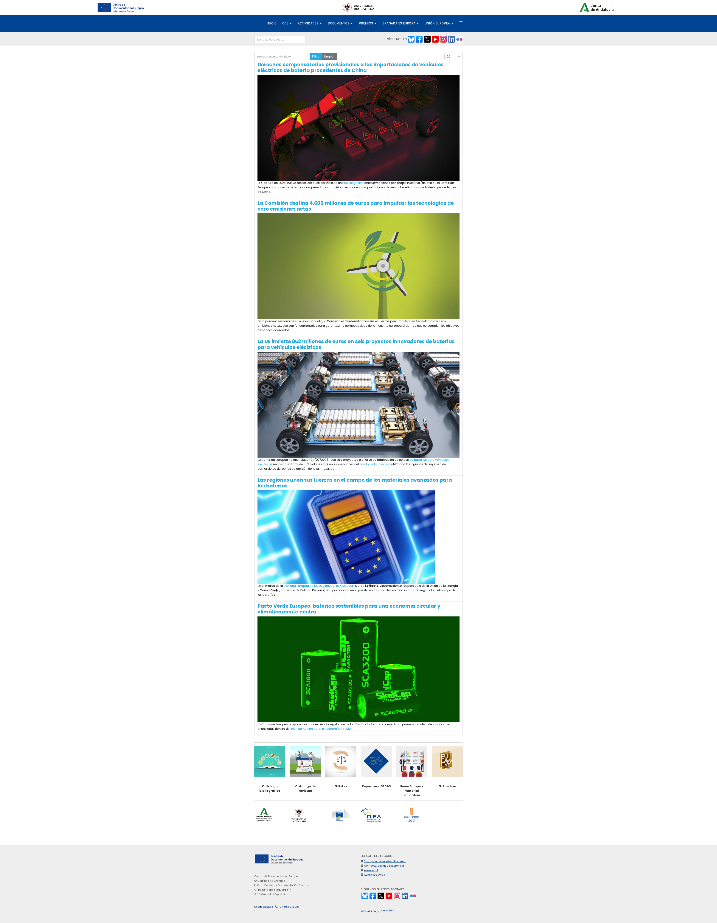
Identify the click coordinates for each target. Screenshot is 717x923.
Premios (366, 23)
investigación (354, 183)
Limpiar (329, 56)
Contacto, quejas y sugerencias (384, 866)
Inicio (272, 23)
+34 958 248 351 (288, 907)
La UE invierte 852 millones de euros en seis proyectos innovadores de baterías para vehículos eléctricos (355, 344)
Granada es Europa (399, 23)
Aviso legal (371, 870)
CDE (285, 23)
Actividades (308, 23)
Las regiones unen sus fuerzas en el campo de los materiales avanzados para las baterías (354, 483)
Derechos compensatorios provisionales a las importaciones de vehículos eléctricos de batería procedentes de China (350, 67)
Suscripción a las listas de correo (385, 861)
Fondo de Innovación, (375, 464)
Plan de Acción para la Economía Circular (321, 729)
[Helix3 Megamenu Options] (461, 23)
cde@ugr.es (265, 907)
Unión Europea (437, 23)
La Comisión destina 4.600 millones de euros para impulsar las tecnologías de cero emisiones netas (355, 206)
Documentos (339, 23)
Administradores (374, 875)
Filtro (315, 56)
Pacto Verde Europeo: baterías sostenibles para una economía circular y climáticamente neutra (348, 609)
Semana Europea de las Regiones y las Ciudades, (319, 586)
